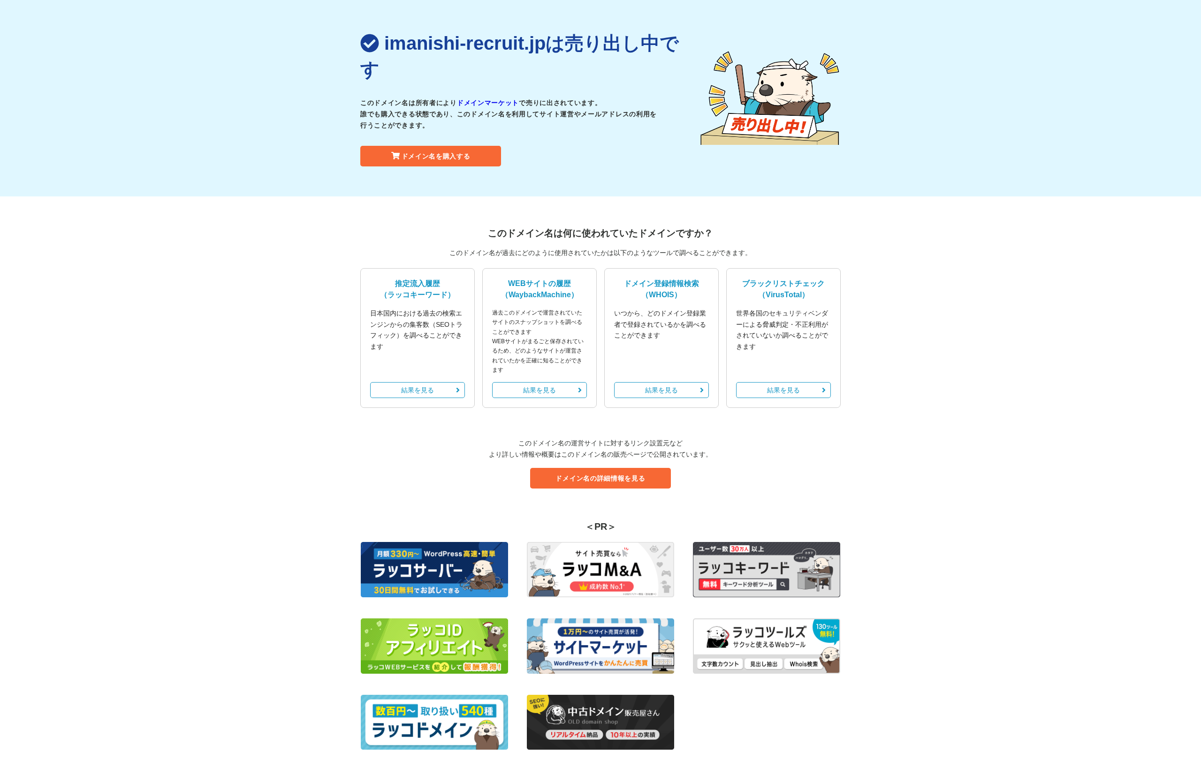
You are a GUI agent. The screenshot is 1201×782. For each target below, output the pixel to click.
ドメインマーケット (488, 102)
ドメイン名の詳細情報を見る (600, 478)
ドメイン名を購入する (436, 156)
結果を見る (417, 390)
